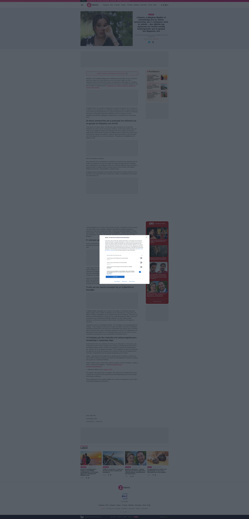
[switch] (140, 258)
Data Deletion (117, 281)
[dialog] (124, 259)
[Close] (147, 237)
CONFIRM (115, 276)
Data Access (124, 281)
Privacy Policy (132, 281)
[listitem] (124, 255)
